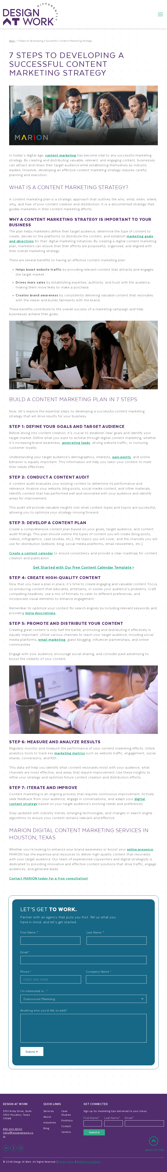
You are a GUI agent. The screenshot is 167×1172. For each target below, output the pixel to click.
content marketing (60, 155)
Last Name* (112, 1118)
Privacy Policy (66, 1162)
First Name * (29, 932)
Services (48, 1111)
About (47, 1117)
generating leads (76, 442)
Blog (46, 1128)
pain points (121, 456)
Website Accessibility (89, 1162)
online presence (140, 849)
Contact (66, 1126)
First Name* (92, 1118)
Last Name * (95, 932)
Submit (30, 1051)
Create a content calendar (31, 553)
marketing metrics (69, 753)
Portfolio (67, 1120)
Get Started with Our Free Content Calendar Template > (83, 567)
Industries (49, 1122)
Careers (66, 1132)
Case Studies (66, 1113)
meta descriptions (40, 612)
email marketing (51, 639)
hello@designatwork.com (18, 1134)
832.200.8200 (12, 1129)
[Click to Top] (154, 1146)
